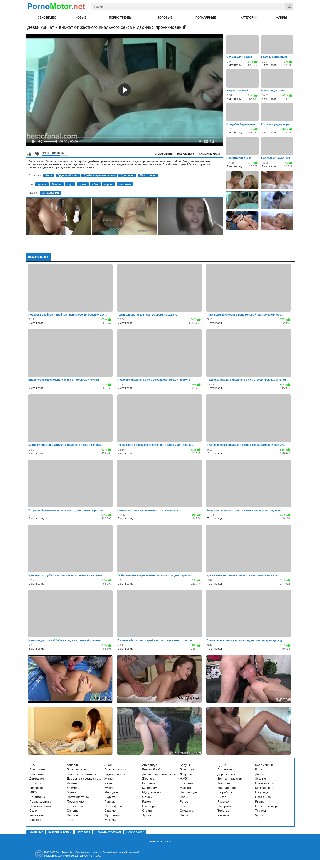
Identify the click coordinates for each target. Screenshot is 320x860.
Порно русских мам (108, 832)
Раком (146, 801)
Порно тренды (121, 17)
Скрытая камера (267, 806)
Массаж (185, 787)
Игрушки (35, 783)
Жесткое (148, 778)
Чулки (259, 815)
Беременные (264, 765)
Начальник (36, 832)
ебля (95, 184)
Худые (146, 815)
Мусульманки (151, 792)
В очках (260, 769)
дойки (82, 184)
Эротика (110, 819)
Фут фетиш (112, 815)
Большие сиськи (116, 769)
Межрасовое (148, 175)
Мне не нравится (36, 154)
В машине (224, 769)
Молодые (111, 792)
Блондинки (37, 769)
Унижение (36, 815)
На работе (224, 792)
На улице (261, 792)
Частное (223, 815)
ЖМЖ (184, 778)
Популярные (205, 17)
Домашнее (127, 175)
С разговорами (40, 806)
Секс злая (83, 832)
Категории (249, 17)
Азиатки (72, 765)
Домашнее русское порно (85, 778)
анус (70, 184)
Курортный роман (59, 832)
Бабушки (186, 765)
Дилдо (259, 774)
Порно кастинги (40, 801)
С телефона (113, 806)
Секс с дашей (135, 832)
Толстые (223, 810)
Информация (164, 154)
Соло (33, 810)
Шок (70, 819)
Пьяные (110, 801)
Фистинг (72, 815)
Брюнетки (187, 769)
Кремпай (73, 787)
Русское (223, 801)
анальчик (125, 184)
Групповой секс (68, 175)
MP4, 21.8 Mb (50, 192)
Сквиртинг (224, 806)
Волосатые (37, 774)
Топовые (165, 17)
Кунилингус (150, 787)
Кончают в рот (265, 783)
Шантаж (35, 819)
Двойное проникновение (99, 175)
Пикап (221, 797)
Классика (186, 783)
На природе (188, 792)
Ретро (184, 801)
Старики (110, 810)
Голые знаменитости (81, 774)
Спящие (73, 810)
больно (56, 184)
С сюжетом (75, 806)
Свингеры (149, 806)
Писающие (263, 797)
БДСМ (221, 765)
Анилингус (149, 765)
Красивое (36, 787)
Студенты (187, 810)
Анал (48, 175)
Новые (81, 17)
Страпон (148, 810)
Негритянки (37, 797)
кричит (42, 184)
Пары (184, 797)
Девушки (186, 774)
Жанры (281, 17)
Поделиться (185, 154)
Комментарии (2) (210, 154)
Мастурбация (227, 787)
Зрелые (260, 778)
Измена (72, 783)
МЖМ (33, 792)
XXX (98, 855)
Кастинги (148, 783)
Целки (184, 815)
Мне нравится (29, 154)
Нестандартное (78, 797)
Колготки (223, 783)
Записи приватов (229, 778)
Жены (108, 778)
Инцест (109, 783)
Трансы (260, 810)
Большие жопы (77, 769)
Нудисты (110, 797)
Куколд (109, 787)
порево (108, 184)
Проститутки (75, 801)
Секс (183, 806)
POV (32, 765)
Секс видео (47, 17)
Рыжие (260, 801)
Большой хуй (151, 769)
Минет (71, 792)
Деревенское (226, 774)
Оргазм (147, 797)
